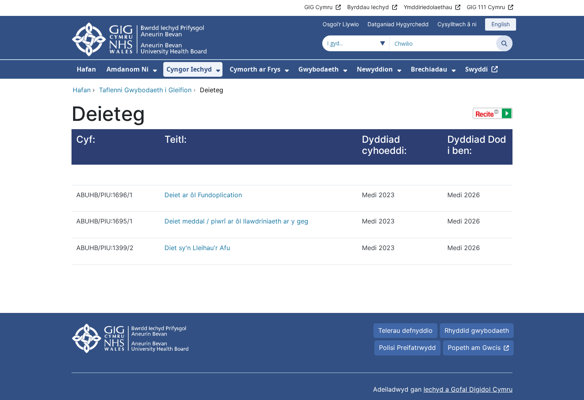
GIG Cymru (318, 7)
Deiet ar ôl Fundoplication (203, 195)
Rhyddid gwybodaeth (477, 330)
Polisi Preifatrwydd (407, 347)
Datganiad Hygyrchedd (398, 24)
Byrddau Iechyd (368, 7)
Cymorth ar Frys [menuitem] (255, 69)
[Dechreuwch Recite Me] (492, 113)
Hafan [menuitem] (86, 69)
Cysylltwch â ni (456, 24)
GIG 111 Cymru (486, 7)
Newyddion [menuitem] (375, 69)
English (500, 24)
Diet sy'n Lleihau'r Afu (197, 248)
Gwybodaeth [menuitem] (318, 69)
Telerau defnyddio (405, 330)
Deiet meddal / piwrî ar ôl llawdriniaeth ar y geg (236, 221)
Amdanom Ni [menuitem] (127, 69)
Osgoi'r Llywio (341, 24)
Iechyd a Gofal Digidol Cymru (467, 389)
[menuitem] (155, 70)
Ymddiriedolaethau (428, 7)
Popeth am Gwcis (474, 347)
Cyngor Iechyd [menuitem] (189, 69)
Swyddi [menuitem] (476, 69)
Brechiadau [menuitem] (429, 69)
